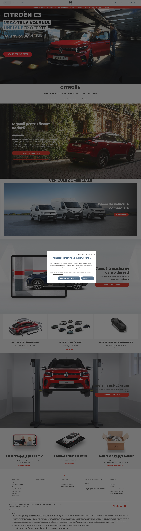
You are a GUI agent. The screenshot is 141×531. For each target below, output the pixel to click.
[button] (86, 254)
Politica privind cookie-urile (58, 273)
